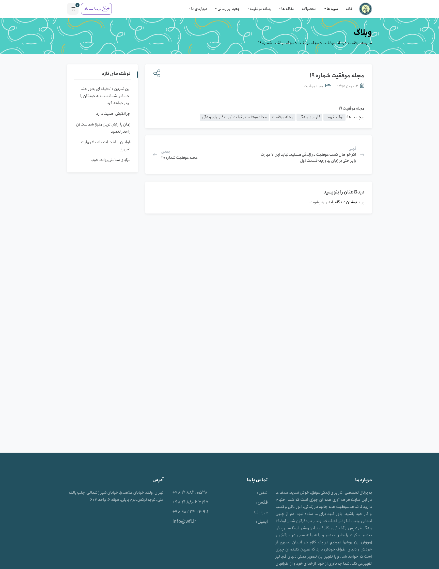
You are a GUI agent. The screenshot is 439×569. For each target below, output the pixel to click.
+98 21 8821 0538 (190, 492)
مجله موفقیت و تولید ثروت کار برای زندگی (234, 117)
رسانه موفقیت (260, 9)
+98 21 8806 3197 (191, 502)
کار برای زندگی (309, 117)
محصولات (309, 9)
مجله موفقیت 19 (351, 108)
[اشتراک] (155, 73)
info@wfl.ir (184, 521)
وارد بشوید (318, 202)
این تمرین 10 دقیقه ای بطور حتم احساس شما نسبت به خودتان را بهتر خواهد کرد (105, 96)
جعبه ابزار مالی (228, 9)
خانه (349, 9)
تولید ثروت (334, 117)
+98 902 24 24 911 (190, 511)
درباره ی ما (199, 9)
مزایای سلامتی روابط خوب (110, 160)
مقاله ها (287, 9)
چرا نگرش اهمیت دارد (113, 114)
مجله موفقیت (313, 86)
